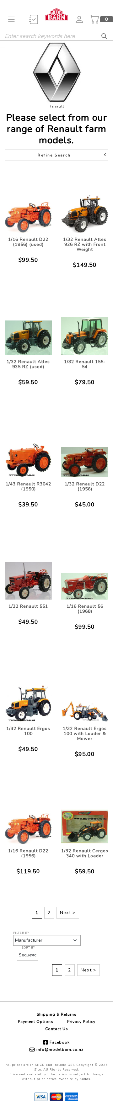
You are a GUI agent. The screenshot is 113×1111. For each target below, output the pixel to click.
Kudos (85, 1079)
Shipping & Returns (57, 1014)
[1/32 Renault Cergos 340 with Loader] (84, 812)
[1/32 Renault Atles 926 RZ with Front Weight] (84, 200)
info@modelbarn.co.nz (59, 1049)
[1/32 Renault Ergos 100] (28, 689)
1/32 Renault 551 (28, 606)
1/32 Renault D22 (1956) (85, 486)
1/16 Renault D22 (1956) (28, 853)
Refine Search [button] (54, 155)
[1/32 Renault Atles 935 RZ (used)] (28, 323)
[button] (11, 19)
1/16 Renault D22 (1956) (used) (28, 241)
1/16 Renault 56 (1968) (85, 608)
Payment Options (35, 1021)
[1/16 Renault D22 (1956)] (28, 812)
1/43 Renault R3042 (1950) (28, 486)
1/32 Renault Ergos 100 (28, 731)
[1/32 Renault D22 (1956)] (84, 445)
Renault (56, 106)
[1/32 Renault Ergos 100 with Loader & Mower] (84, 689)
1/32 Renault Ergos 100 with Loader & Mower (85, 734)
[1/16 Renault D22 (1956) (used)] (28, 200)
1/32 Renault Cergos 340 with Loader (84, 853)
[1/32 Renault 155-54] (84, 323)
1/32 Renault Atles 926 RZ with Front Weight (84, 244)
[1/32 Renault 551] (28, 567)
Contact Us (56, 1028)
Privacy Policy (81, 1021)
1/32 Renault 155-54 (85, 364)
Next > (68, 912)
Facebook (60, 1042)
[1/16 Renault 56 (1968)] (84, 567)
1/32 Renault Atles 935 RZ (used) (28, 364)
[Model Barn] (56, 14)
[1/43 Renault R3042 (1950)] (28, 445)
